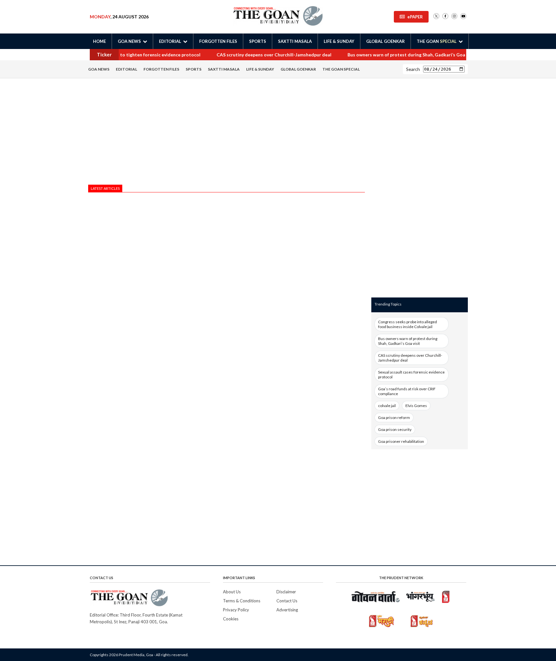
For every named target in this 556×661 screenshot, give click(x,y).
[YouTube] (463, 16)
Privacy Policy (236, 609)
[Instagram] (454, 16)
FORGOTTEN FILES (218, 41)
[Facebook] (445, 16)
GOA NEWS (98, 69)
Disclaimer (286, 591)
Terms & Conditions (241, 600)
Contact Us (286, 600)
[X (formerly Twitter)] (436, 16)
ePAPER (415, 16)
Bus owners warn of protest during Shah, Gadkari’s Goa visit (401, 54)
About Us (232, 591)
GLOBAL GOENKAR (385, 41)
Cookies (230, 618)
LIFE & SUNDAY (339, 41)
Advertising (287, 609)
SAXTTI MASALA (295, 41)
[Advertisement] (226, 133)
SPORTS (257, 41)
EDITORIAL (126, 69)
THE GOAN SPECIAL (341, 69)
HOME (99, 41)
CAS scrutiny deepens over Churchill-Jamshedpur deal (263, 54)
